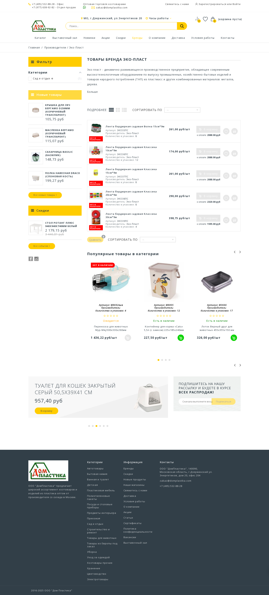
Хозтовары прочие (100, 562)
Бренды (137, 38)
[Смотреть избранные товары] (205, 19)
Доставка (178, 38)
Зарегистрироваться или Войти (219, 4)
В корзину (46, 417)
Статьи (128, 517)
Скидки (121, 38)
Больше (92, 91)
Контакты (227, 38)
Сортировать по (147, 110)
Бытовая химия (97, 474)
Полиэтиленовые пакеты (98, 497)
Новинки (89, 38)
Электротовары (97, 579)
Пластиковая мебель (101, 490)
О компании (157, 38)
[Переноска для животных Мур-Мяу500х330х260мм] (111, 282)
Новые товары (49, 95)
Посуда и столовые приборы (100, 506)
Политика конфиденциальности (138, 530)
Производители (55, 47)
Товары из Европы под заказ (102, 545)
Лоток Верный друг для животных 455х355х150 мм (217, 328)
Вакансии (130, 537)
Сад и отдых (95, 523)
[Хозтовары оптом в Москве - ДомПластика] (43, 26)
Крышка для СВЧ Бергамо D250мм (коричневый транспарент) (57, 110)
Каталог (40, 38)
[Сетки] (118, 109)
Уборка (92, 551)
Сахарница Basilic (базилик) (59, 153)
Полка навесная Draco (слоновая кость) (62, 174)
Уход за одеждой (98, 557)
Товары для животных (102, 538)
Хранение (93, 568)
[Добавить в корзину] (181, 338)
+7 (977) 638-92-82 (43, 7)
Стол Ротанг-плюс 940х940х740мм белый (61, 224)
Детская (92, 485)
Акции (106, 38)
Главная (34, 47)
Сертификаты (133, 523)
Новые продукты (135, 479)
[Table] (111, 109)
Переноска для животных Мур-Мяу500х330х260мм (111, 328)
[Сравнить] (234, 131)
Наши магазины (134, 485)
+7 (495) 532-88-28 (43, 4)
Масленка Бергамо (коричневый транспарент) (59, 133)
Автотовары (95, 468)
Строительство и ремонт (98, 531)
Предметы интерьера (101, 513)
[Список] (124, 109)
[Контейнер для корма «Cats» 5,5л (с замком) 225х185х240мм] (164, 282)
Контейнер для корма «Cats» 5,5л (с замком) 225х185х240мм (164, 328)
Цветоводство (96, 573)
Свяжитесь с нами (177, 4)
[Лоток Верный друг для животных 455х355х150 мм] (217, 282)
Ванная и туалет (98, 479)
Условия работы (202, 38)
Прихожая (93, 518)
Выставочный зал (64, 38)
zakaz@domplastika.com (112, 7)
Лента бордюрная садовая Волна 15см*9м (135, 126)
